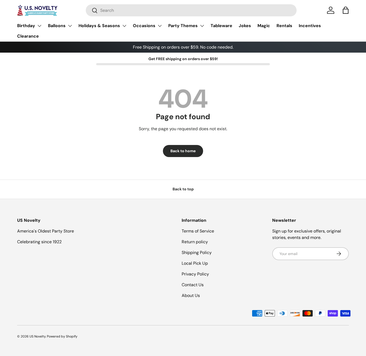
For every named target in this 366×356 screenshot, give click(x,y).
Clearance (28, 36)
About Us (191, 295)
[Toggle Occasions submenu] (159, 26)
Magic (263, 25)
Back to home (183, 150)
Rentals (284, 25)
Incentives (310, 25)
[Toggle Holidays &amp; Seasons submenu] (124, 26)
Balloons (57, 25)
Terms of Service (198, 231)
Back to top (183, 189)
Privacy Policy (195, 274)
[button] (346, 10)
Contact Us (193, 285)
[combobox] (191, 10)
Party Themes (183, 25)
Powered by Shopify (62, 336)
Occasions (144, 25)
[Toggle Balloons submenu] (70, 26)
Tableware (221, 25)
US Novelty (37, 336)
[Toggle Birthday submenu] (39, 26)
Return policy (195, 242)
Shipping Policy (197, 252)
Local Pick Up (195, 263)
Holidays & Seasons (99, 25)
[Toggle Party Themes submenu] (202, 26)
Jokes (245, 25)
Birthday (26, 25)
